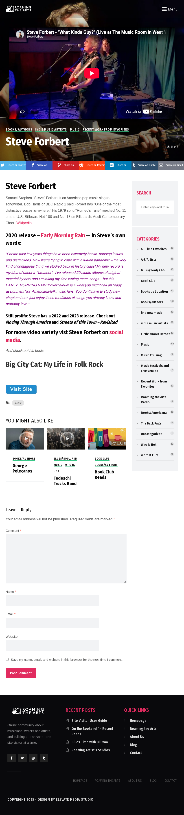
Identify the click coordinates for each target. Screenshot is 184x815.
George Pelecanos (22, 468)
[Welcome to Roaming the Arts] (18, 8)
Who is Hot (148, 445)
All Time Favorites (153, 249)
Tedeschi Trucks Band (65, 480)
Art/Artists (148, 260)
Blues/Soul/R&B (65, 458)
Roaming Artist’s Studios (91, 750)
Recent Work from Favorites (106, 129)
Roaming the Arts (143, 728)
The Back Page (151, 423)
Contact (136, 753)
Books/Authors (19, 129)
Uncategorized (151, 434)
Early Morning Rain (63, 235)
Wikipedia (24, 223)
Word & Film (149, 455)
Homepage (138, 720)
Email (10, 614)
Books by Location (154, 291)
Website (12, 636)
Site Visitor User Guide (89, 720)
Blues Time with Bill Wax (90, 742)
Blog (133, 745)
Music (75, 129)
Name (11, 591)
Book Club (102, 458)
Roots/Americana (154, 413)
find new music (151, 313)
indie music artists (51, 129)
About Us (137, 737)
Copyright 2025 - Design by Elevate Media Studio (50, 799)
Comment (13, 530)
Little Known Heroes (155, 334)
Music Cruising (151, 355)
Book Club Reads (104, 474)
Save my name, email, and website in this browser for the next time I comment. (67, 659)
